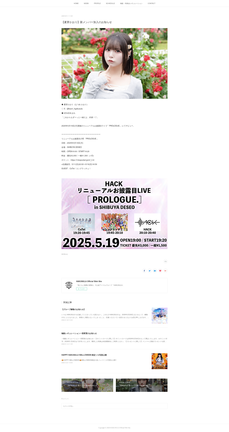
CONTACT (151, 3)
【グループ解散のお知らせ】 (73, 309)
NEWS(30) (64, 254)
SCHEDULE (110, 3)
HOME (76, 3)
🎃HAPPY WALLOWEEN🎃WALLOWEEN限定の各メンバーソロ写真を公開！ (89, 360)
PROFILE (97, 3)
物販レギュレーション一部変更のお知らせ (79, 333)
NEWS (86, 3)
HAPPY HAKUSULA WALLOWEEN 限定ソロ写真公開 (84, 355)
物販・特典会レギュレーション (131, 3)
